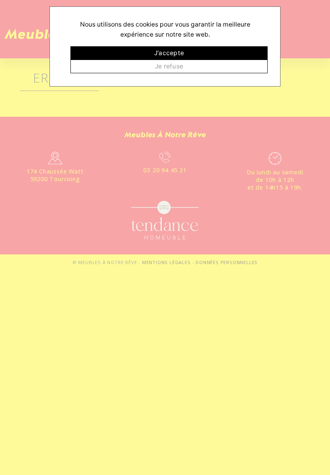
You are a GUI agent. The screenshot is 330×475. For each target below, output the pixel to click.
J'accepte (169, 53)
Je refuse (169, 66)
